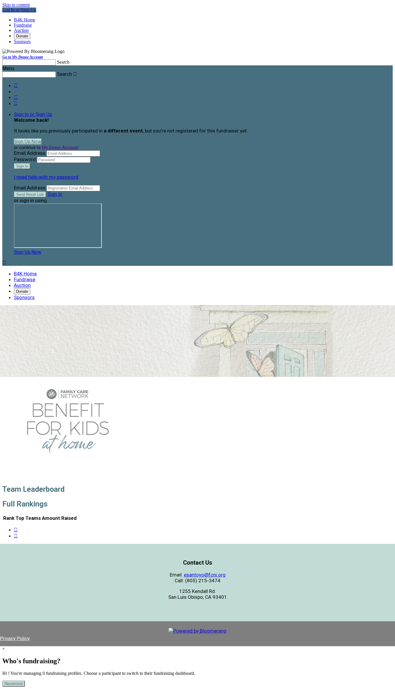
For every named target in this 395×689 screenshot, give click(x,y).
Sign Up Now (27, 141)
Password (25, 159)
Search (63, 62)
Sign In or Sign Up (33, 114)
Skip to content (16, 4)
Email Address (29, 153)
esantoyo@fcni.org (205, 575)
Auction (21, 30)
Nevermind (14, 683)
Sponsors (22, 41)
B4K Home (24, 19)
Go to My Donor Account (22, 57)
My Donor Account (60, 147)
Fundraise (23, 25)
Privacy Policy (15, 638)
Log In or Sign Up (19, 10)
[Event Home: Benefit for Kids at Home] (67, 462)
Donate (22, 36)
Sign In (54, 194)
